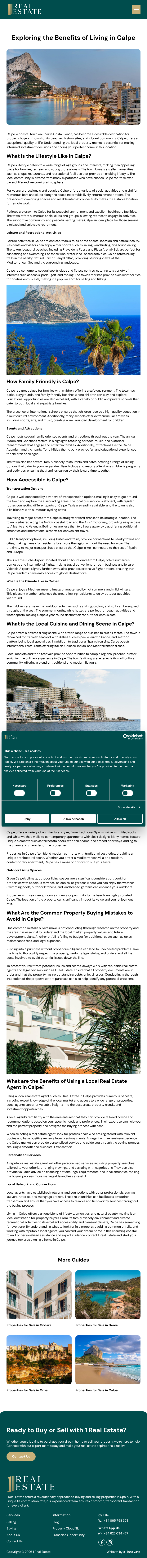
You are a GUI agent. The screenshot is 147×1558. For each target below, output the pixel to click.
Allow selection (73, 818)
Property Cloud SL (65, 1528)
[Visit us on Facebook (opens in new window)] (101, 1542)
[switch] (55, 793)
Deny (27, 818)
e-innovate (131, 1552)
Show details (126, 807)
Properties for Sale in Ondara (29, 1325)
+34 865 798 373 (116, 1521)
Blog (55, 1522)
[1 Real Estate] (24, 9)
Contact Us (21, 1456)
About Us (13, 1535)
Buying (11, 1528)
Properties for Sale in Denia (96, 1325)
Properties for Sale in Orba (27, 1390)
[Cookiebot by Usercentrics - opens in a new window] (126, 737)
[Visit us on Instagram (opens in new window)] (109, 1542)
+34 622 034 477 (116, 1533)
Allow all (120, 818)
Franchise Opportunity (68, 1535)
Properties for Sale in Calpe (96, 1390)
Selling (11, 1522)
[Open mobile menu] (136, 9)
